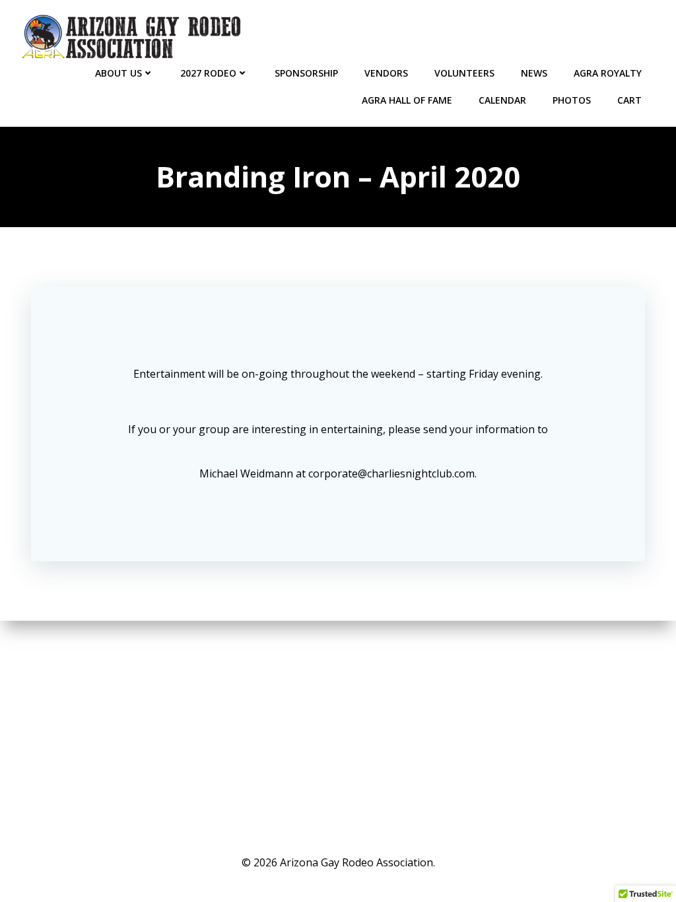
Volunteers (464, 73)
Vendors (386, 73)
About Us (118, 73)
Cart (629, 100)
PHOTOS (572, 100)
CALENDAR (502, 100)
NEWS (534, 73)
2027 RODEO (208, 73)
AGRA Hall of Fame (407, 100)
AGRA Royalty (608, 73)
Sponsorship (306, 73)
